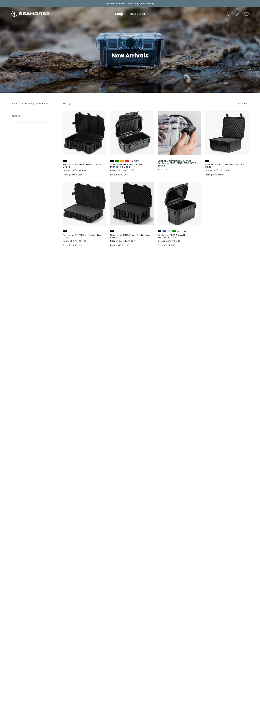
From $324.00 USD (72, 246)
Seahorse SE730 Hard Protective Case (224, 165)
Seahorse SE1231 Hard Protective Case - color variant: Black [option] (65, 231)
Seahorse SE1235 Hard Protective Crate (130, 236)
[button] (227, 14)
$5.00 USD (163, 170)
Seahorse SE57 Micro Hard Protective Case (126, 165)
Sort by (66, 103)
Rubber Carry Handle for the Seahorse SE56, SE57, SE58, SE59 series (177, 163)
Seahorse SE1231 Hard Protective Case (82, 236)
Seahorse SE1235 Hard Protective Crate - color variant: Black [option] (112, 231)
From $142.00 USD (214, 175)
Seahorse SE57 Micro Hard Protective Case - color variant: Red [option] (127, 161)
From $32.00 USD (166, 246)
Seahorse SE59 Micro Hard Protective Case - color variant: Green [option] (174, 231)
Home (14, 103)
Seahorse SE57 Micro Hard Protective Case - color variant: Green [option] (117, 161)
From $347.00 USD (72, 175)
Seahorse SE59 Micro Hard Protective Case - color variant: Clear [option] (169, 231)
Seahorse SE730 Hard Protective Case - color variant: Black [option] (207, 161)
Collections (26, 103)
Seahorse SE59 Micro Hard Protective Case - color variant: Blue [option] (164, 231)
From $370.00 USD (119, 246)
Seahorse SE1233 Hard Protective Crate (82, 165)
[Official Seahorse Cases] (30, 14)
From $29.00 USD (119, 175)
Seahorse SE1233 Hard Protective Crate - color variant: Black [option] (65, 161)
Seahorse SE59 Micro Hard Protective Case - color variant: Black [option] (159, 231)
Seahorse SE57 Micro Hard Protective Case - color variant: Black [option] (112, 161)
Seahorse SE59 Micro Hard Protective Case (173, 236)
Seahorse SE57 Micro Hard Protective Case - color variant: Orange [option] (122, 161)
